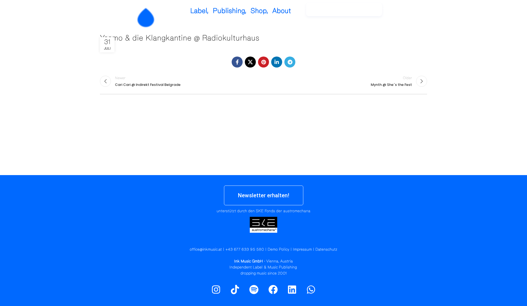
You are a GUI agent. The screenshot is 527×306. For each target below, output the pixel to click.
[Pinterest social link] (263, 62)
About (281, 10)
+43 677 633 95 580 (244, 249)
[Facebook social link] (237, 62)
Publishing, (229, 10)
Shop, (259, 10)
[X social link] (250, 62)
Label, (199, 10)
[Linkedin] (292, 289)
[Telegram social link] (289, 62)
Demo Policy (278, 249)
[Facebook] (273, 289)
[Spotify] (412, 12)
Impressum (302, 249)
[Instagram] (400, 12)
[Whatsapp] (311, 289)
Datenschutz (326, 249)
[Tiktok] (235, 289)
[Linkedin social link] (276, 62)
